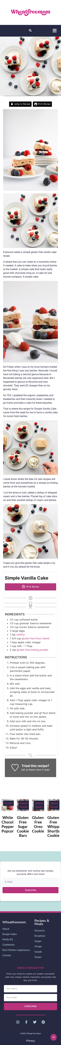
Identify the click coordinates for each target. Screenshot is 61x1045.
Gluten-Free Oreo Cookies (39, 824)
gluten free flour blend (35, 638)
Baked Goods (23, 805)
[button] (30, 30)
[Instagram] (17, 1022)
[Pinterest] (43, 1022)
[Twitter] (34, 1022)
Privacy (30, 1040)
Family (8, 803)
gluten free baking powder (32, 649)
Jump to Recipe (21, 104)
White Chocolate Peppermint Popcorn (12, 824)
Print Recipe (44, 104)
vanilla (20, 634)
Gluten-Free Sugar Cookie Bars (23, 826)
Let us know (28, 769)
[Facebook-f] (26, 1022)
